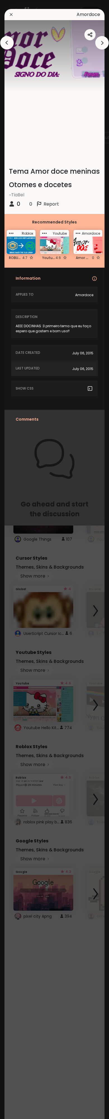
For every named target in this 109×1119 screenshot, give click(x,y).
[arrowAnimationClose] (7, 43)
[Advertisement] (22, 560)
